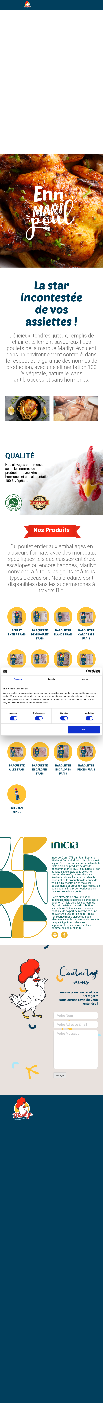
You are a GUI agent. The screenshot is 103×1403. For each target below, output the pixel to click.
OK (83, 729)
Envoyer (60, 1075)
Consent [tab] (18, 679)
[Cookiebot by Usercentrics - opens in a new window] (88, 671)
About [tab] (85, 679)
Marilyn (35, 72)
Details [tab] (51, 679)
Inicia (60, 75)
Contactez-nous (81, 72)
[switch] (39, 718)
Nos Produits (38, 75)
